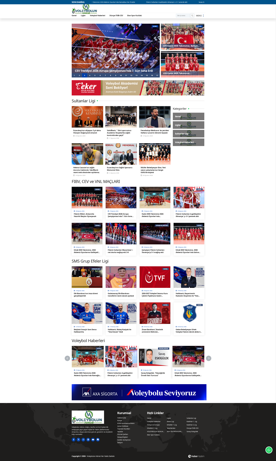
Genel (74, 15)
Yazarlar (120, 431)
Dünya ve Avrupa (153, 425)
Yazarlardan (171, 428)
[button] (74, 75)
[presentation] (75, 49)
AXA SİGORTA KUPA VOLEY (174, 431)
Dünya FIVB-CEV (116, 15)
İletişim (120, 442)
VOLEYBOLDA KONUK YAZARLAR (155, 431)
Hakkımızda (121, 418)
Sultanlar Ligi (191, 418)
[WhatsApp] (268, 449)
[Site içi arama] (192, 15)
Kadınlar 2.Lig (192, 425)
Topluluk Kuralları (123, 429)
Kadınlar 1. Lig (192, 421)
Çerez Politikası (122, 426)
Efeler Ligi (170, 421)
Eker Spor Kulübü (134, 15)
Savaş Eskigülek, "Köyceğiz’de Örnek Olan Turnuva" (181, 2)
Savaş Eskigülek (192, 431)
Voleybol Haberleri (97, 15)
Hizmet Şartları (122, 434)
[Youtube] (93, 440)
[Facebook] (73, 440)
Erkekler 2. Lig (152, 428)
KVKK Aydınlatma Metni (125, 423)
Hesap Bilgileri (122, 437)
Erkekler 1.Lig (172, 425)
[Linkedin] (88, 440)
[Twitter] (78, 440)
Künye (119, 420)
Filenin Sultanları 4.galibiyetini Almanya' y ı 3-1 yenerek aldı (132, 2)
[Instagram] (83, 440)
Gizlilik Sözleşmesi (123, 440)
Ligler (83, 15)
